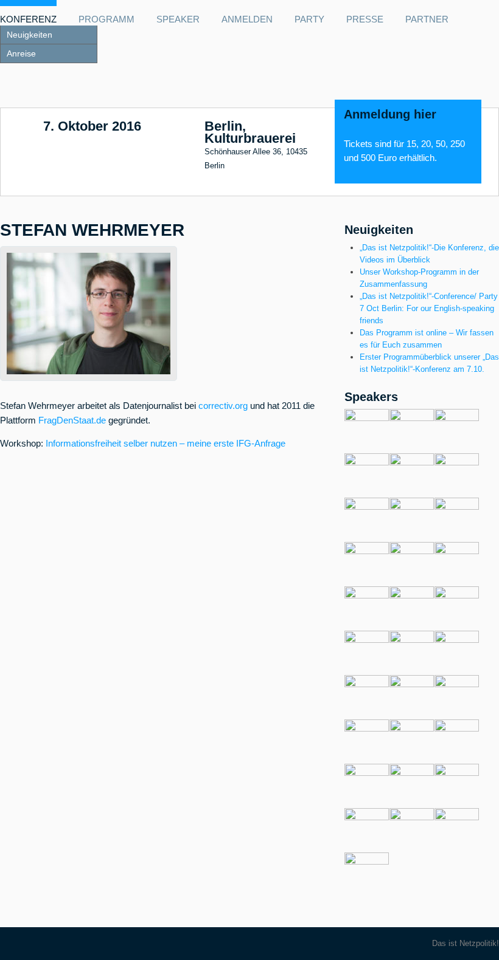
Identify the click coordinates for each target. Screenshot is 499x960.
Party (309, 19)
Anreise (21, 53)
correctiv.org (223, 406)
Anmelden (247, 19)
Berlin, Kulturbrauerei (250, 132)
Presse (364, 19)
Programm (106, 19)
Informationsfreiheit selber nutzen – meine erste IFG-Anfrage (165, 443)
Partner (426, 19)
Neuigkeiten (29, 34)
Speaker (178, 19)
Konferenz (28, 19)
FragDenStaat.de (72, 420)
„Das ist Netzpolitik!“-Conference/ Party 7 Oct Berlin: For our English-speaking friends (429, 308)
